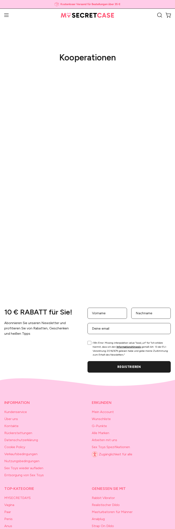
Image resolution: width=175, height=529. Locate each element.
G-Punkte (99, 426)
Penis (8, 519)
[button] (159, 15)
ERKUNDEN (101, 402)
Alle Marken (100, 433)
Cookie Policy (14, 447)
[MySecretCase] (87, 15)
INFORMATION (17, 402)
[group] (87, 4)
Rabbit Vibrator (103, 498)
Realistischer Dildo (106, 505)
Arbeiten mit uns (104, 440)
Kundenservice (15, 412)
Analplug (98, 519)
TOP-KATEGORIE (19, 488)
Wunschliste (101, 419)
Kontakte (11, 426)
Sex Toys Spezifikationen (111, 447)
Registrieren (129, 367)
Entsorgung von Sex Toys (24, 475)
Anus (8, 526)
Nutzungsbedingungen (21, 461)
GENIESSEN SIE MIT (109, 488)
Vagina (9, 505)
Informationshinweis (129, 346)
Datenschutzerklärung (21, 440)
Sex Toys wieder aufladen (23, 468)
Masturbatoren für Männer (112, 512)
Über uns (11, 419)
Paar (7, 512)
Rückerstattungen (18, 433)
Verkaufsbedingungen (21, 454)
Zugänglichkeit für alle (115, 454)
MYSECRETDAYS (17, 498)
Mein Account (103, 412)
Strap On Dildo (103, 526)
